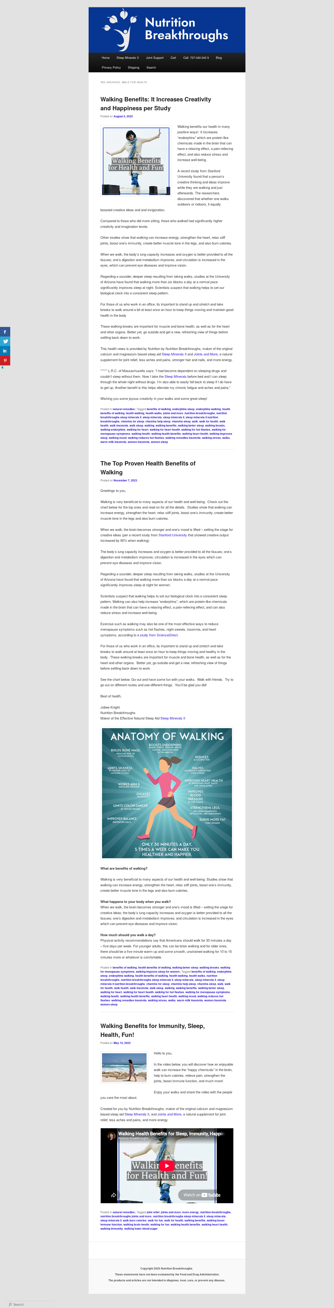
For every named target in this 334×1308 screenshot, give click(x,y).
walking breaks (215, 425)
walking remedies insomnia (183, 438)
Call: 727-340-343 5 (196, 57)
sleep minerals (152, 417)
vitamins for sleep (132, 421)
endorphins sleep (183, 409)
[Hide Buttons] (2, 368)
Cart (173, 57)
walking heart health (195, 434)
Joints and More (206, 354)
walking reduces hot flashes (146, 438)
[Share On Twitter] (5, 341)
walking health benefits (166, 434)
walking (149, 425)
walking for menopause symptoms (207, 992)
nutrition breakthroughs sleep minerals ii (147, 980)
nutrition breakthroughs (199, 413)
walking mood (118, 438)
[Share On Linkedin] (5, 351)
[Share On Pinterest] (5, 360)
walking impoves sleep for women (157, 971)
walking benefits (166, 425)
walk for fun (155, 1220)
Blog (219, 57)
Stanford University (173, 534)
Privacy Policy (111, 67)
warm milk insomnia (113, 442)
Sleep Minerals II (128, 57)
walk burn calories (135, 1220)
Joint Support (155, 57)
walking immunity (111, 1228)
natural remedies (124, 409)
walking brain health (136, 1224)
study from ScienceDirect (159, 634)
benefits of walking (159, 409)
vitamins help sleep (157, 421)
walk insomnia (119, 425)
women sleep (159, 442)
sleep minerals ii (173, 417)
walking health (141, 434)
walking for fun (159, 1224)
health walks (154, 413)
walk (195, 421)
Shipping (133, 67)
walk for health (208, 421)
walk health (121, 988)
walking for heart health (165, 429)
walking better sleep (191, 425)
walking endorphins (112, 429)
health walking (135, 413)
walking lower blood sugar (141, 1228)
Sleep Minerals (175, 376)
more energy (190, 1212)
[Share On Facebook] (5, 332)
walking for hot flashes (195, 429)
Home (106, 57)
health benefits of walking (154, 967)
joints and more (173, 413)
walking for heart (137, 429)
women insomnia (139, 442)
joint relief (153, 1212)
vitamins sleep (181, 421)
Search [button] (151, 67)
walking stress (211, 438)
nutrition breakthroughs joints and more (126, 1216)
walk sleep (136, 425)
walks (226, 438)
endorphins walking (208, 409)
